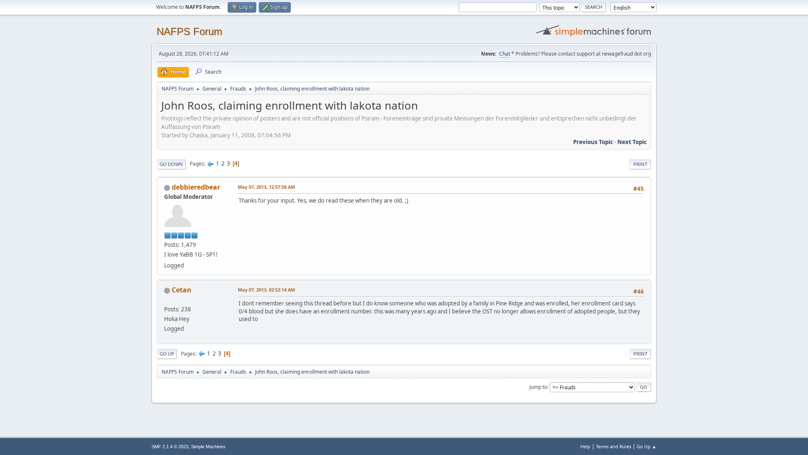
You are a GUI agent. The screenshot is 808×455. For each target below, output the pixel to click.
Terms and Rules (613, 446)
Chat (504, 53)
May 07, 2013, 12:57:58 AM (266, 187)
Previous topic (593, 142)
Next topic (632, 142)
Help (585, 446)
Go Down (171, 164)
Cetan (181, 289)
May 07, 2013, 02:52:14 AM (266, 289)
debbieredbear (196, 187)
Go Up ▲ (646, 446)
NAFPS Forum (189, 31)
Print (640, 164)
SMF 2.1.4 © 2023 (170, 446)
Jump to (538, 386)
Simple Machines (208, 446)
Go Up (166, 354)
